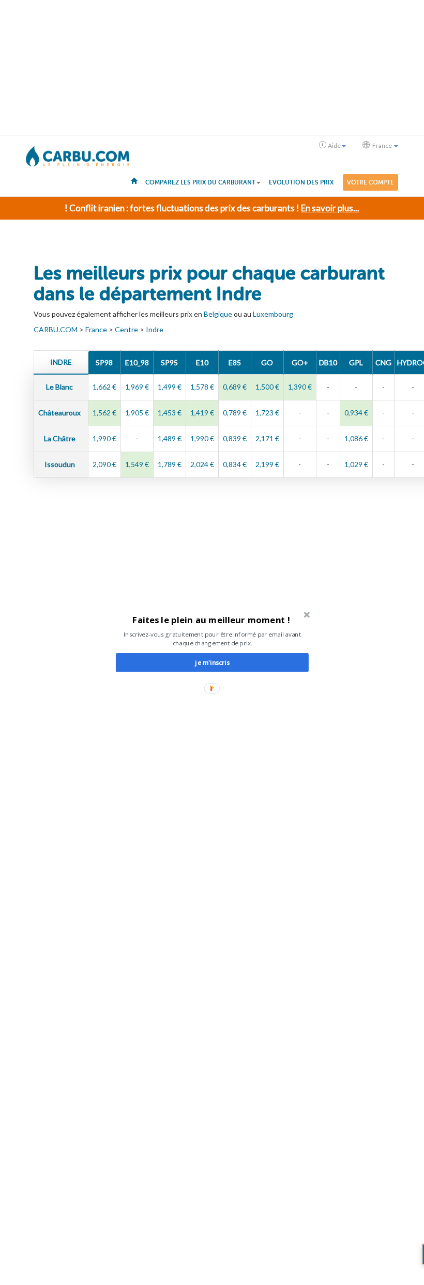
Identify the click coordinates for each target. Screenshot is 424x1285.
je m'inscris (212, 662)
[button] (211, 619)
